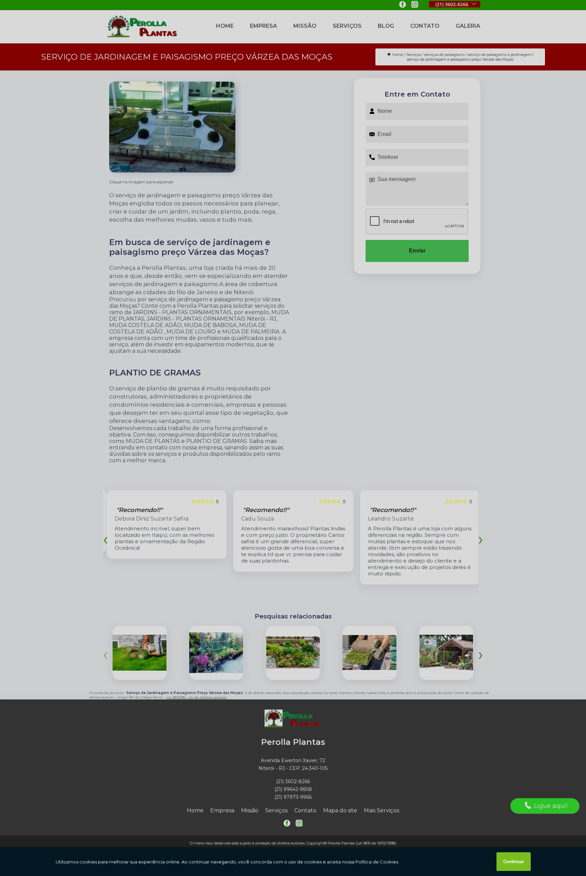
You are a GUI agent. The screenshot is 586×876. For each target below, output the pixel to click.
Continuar (513, 861)
